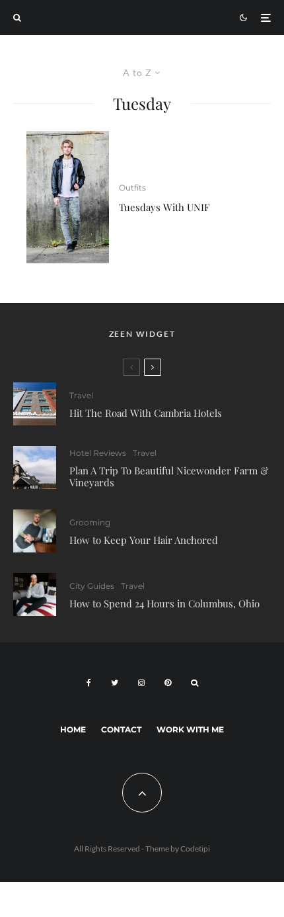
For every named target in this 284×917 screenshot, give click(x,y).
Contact (121, 729)
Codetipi (195, 848)
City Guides (91, 586)
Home (73, 729)
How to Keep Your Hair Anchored (143, 540)
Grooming (89, 522)
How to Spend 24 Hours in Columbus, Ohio (164, 603)
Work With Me (190, 729)
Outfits (132, 188)
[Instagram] (141, 683)
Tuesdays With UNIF (164, 207)
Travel (81, 395)
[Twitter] (114, 683)
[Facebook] (89, 683)
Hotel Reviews (97, 453)
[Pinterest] (168, 683)
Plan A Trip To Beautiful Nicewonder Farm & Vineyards (169, 476)
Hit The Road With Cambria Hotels (145, 413)
